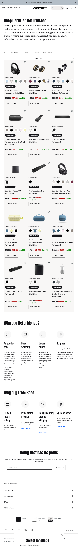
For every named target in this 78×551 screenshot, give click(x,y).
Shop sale (53, 2)
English (30, 545)
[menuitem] (4, 8)
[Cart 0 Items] (75, 8)
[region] (40, 2)
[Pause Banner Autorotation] (2, 2)
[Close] (62, 535)
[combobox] (57, 8)
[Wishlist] (71, 8)
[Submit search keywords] (62, 8)
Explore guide (59, 2)
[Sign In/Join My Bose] (66, 8)
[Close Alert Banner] (75, 2)
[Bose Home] (39, 8)
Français (37, 545)
